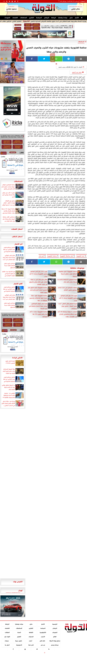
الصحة (19, 632)
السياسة (39, 17)
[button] (2, 606)
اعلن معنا (31, 645)
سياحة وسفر (55, 645)
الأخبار (77, 17)
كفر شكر (41, 256)
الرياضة (53, 17)
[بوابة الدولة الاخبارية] (12, 606)
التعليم (19, 637)
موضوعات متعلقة (77, 268)
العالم (54, 637)
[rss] (9, 1)
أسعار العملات (17, 229)
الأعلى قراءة (17, 357)
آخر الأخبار (19, 244)
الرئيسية (54, 624)
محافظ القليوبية (52, 256)
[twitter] (15, 1)
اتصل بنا (7, 645)
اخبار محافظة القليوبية (67, 256)
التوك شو (7, 637)
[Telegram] (68, 58)
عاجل (71, 17)
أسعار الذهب (17, 236)
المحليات (31, 637)
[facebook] (17, 1)
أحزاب (30, 641)
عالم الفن (42, 641)
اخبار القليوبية (80, 256)
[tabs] (1, 1)
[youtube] (12, 1)
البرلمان (46, 17)
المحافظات (23, 17)
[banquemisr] (43, 27)
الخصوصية (19, 645)
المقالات (7, 632)
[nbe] (43, 34)
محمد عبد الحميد (77, 72)
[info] (4, 1)
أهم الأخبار (18, 283)
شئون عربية (18, 641)
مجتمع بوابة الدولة (54, 641)
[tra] (12, 342)
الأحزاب (43, 637)
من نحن (43, 645)
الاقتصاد (15, 17)
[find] (6, 1)
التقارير (31, 17)
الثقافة (31, 632)
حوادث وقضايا (62, 17)
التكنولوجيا (43, 632)
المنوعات (7, 17)
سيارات (7, 641)
